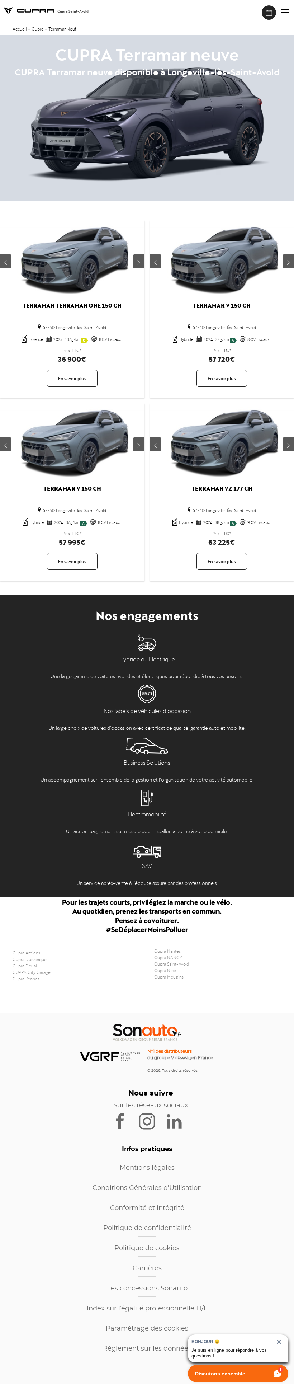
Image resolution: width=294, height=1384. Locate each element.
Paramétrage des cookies (147, 1329)
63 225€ (221, 541)
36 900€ (72, 358)
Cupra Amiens (26, 952)
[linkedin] (177, 1120)
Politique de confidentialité (147, 1228)
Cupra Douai (25, 965)
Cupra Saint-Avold (171, 963)
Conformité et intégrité (147, 1208)
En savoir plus (72, 377)
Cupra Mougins (169, 976)
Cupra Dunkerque (30, 959)
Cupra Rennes (26, 978)
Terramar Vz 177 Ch (221, 487)
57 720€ (222, 358)
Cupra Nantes (167, 950)
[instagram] (151, 1120)
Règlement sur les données (147, 1349)
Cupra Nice (165, 970)
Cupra (37, 28)
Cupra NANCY (168, 957)
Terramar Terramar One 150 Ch (72, 304)
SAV (147, 865)
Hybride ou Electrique (147, 658)
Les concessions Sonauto (147, 1288)
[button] (285, 12)
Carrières (147, 1268)
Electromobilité (147, 813)
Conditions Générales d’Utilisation (147, 1188)
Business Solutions (147, 761)
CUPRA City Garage (32, 971)
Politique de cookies (147, 1248)
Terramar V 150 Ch (222, 304)
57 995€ (72, 541)
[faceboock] (124, 1120)
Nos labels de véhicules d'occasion (147, 710)
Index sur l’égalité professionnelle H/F (147, 1308)
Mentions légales (147, 1168)
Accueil (20, 28)
